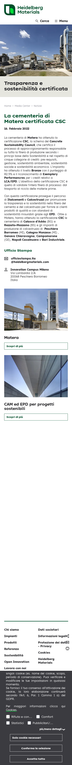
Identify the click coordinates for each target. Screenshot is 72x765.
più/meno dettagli (50, 729)
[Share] (67, 636)
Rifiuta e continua (22, 716)
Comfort (47, 716)
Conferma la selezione (36, 748)
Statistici (17, 723)
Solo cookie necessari (26, 737)
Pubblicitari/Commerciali (43, 723)
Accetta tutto (36, 758)
